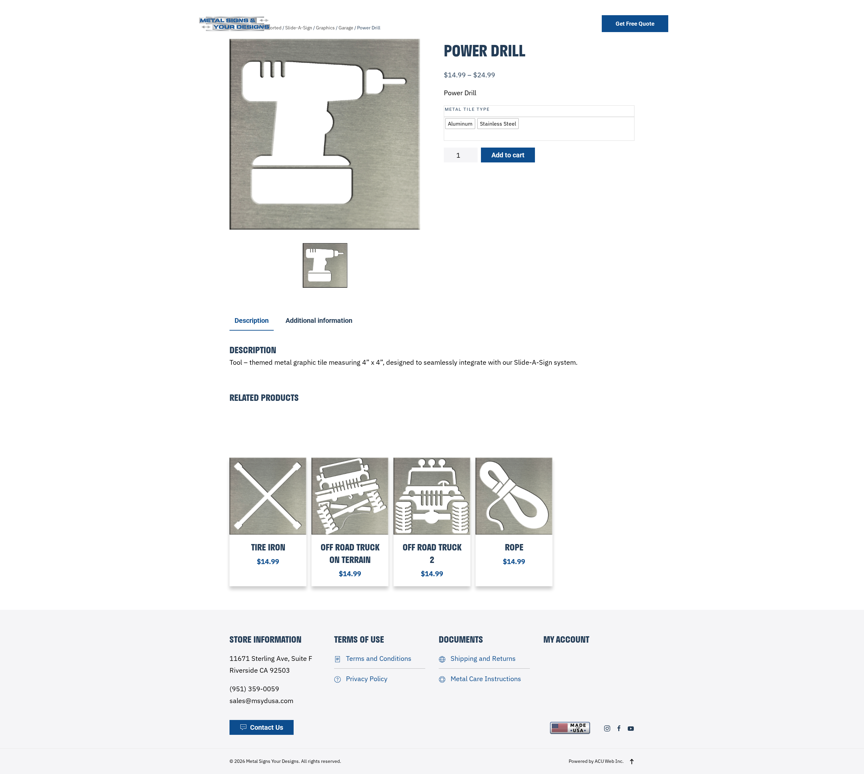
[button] (631, 761)
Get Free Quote (635, 23)
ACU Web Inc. (609, 761)
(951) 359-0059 (254, 688)
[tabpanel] (325, 134)
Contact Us (266, 727)
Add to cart (507, 155)
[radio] (460, 124)
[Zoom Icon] (325, 134)
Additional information (319, 320)
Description (252, 320)
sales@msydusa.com (261, 700)
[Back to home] (234, 23)
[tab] (248, 321)
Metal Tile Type (467, 109)
